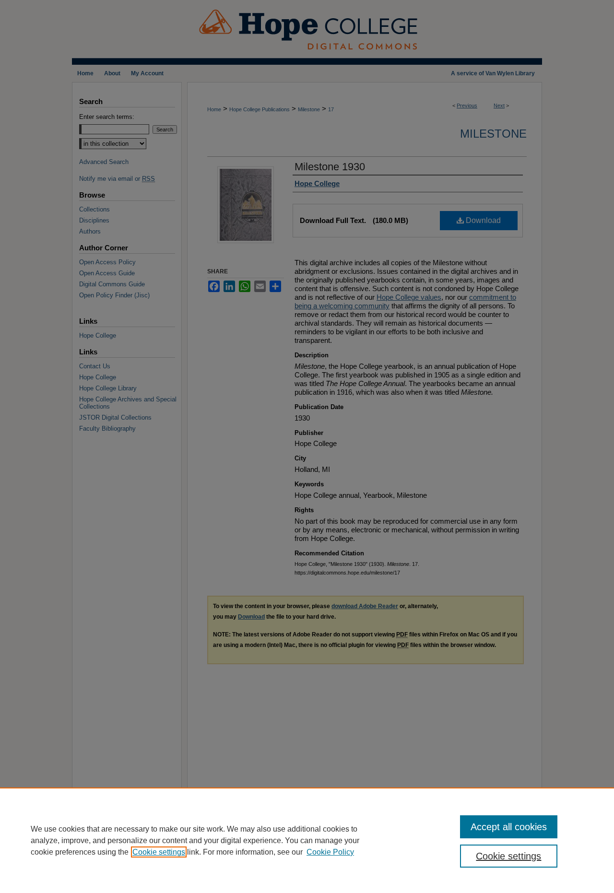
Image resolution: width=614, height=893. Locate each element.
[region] (307, 840)
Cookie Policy (330, 852)
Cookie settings (158, 852)
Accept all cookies (509, 827)
